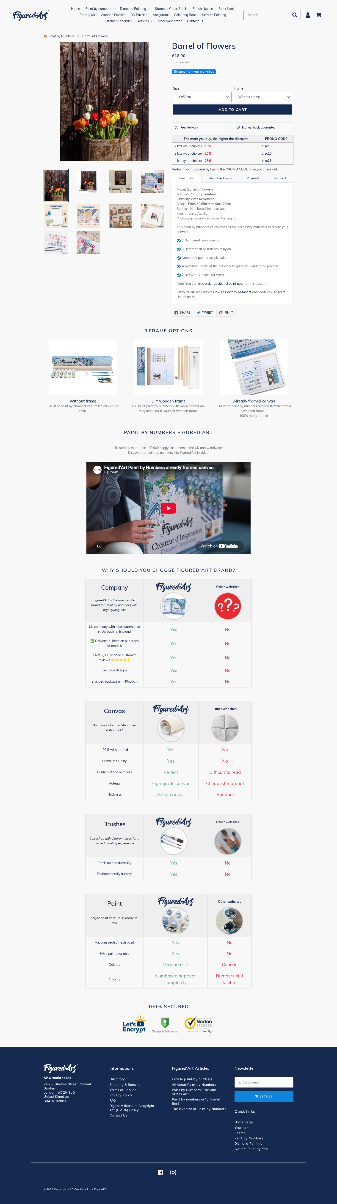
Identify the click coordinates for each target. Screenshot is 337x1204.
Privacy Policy (121, 1095)
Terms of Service (123, 1090)
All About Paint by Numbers (194, 1084)
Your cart (242, 1128)
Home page (244, 1122)
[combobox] (272, 15)
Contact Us (118, 1115)
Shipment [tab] (279, 178)
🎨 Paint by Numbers (59, 36)
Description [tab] (186, 178)
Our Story (117, 1079)
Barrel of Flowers (95, 36)
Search (240, 1133)
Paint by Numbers (249, 1138)
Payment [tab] (253, 178)
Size (176, 88)
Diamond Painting (249, 1143)
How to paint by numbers (192, 1079)
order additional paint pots (224, 284)
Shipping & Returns (125, 1084)
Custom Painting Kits (251, 1149)
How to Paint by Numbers (232, 292)
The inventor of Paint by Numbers (199, 1109)
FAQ (113, 1100)
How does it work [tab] (220, 178)
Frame (238, 88)
